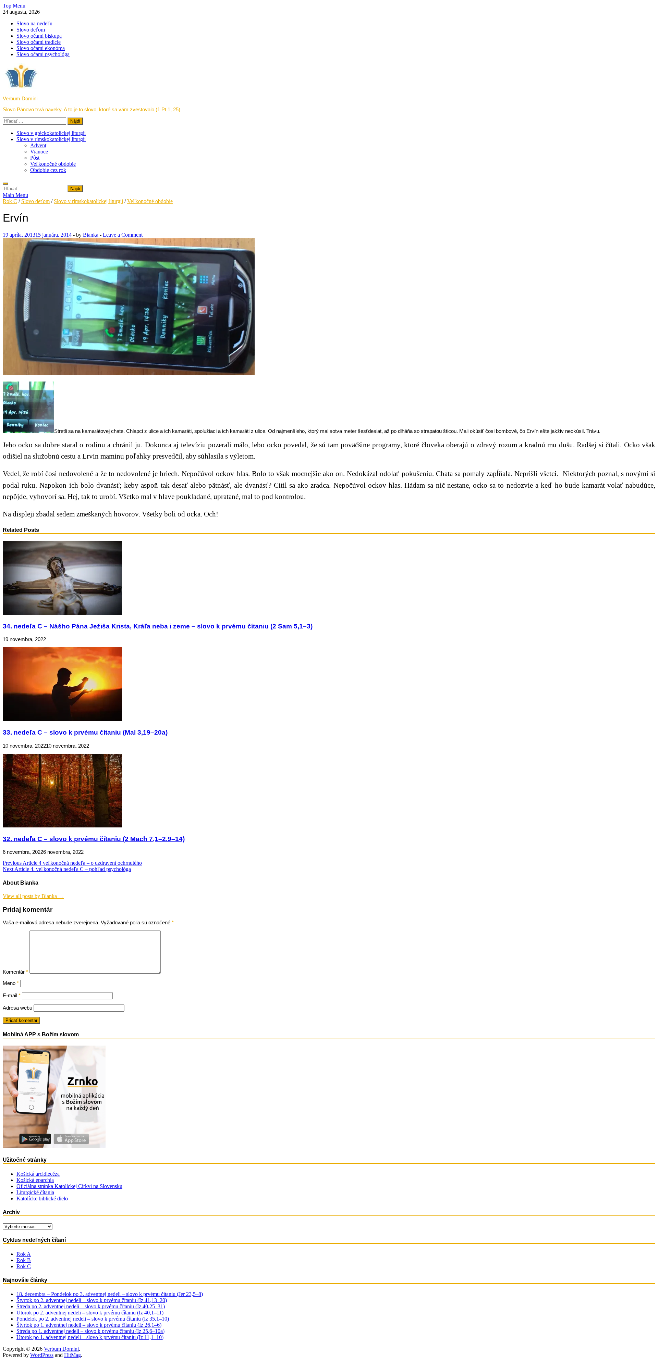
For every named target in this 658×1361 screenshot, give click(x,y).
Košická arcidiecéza (38, 1174)
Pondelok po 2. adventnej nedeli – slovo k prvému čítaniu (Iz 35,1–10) (92, 1319)
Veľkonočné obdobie (53, 164)
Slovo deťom (30, 30)
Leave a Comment (123, 235)
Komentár (15, 972)
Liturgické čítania (35, 1192)
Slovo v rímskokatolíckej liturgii (51, 139)
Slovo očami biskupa (39, 36)
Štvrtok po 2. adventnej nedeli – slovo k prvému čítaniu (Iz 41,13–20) (91, 1300)
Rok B (23, 1260)
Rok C (10, 201)
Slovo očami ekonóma (40, 48)
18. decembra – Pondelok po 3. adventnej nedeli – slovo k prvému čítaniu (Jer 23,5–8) (109, 1294)
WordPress (41, 1355)
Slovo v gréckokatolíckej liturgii (51, 133)
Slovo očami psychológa (43, 54)
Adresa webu (17, 1008)
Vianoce (39, 151)
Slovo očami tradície (38, 42)
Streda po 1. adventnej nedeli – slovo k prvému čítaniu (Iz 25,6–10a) (90, 1331)
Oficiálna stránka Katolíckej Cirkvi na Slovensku (69, 1186)
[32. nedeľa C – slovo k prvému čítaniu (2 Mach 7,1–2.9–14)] (62, 825)
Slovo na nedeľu (34, 23)
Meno (11, 983)
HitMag (72, 1355)
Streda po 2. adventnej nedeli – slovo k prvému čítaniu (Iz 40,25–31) (90, 1306)
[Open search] (5, 184)
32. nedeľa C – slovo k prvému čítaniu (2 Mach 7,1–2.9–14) (94, 838)
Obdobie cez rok (48, 170)
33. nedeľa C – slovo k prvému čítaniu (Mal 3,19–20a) (85, 732)
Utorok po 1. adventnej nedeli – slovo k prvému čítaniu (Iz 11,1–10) (89, 1337)
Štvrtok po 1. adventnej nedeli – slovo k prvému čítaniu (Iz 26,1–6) (88, 1325)
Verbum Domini (20, 98)
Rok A (23, 1254)
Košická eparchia (35, 1180)
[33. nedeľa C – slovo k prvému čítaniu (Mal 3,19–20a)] (62, 719)
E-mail (12, 995)
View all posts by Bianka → (33, 896)
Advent (38, 145)
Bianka (90, 235)
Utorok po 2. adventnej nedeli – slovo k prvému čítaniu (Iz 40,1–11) (89, 1312)
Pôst (34, 158)
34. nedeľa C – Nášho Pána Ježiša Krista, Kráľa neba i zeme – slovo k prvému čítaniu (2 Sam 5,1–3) (158, 626)
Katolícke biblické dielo (42, 1198)
